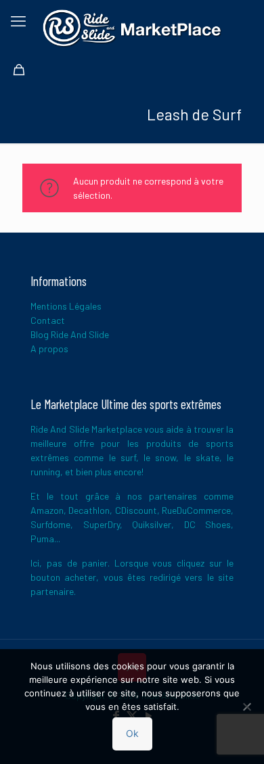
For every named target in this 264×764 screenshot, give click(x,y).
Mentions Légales (66, 306)
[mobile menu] (18, 20)
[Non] (247, 706)
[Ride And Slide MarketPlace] (132, 27)
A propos (49, 348)
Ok (132, 733)
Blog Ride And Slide (69, 334)
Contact (47, 320)
